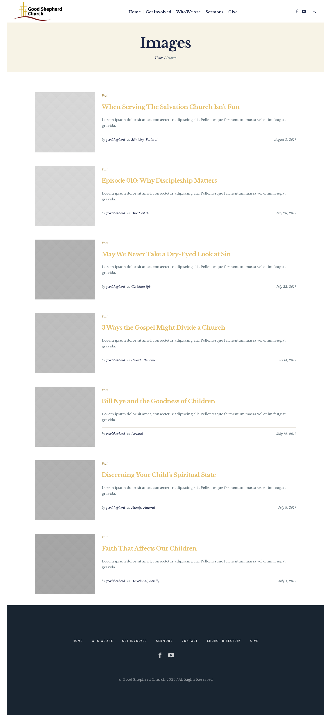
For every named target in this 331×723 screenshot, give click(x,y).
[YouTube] (304, 11)
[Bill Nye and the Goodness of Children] (65, 417)
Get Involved (134, 641)
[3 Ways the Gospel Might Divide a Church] (65, 343)
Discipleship (140, 213)
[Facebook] (297, 11)
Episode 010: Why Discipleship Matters (159, 180)
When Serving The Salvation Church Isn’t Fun (171, 107)
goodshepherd (115, 140)
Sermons (164, 641)
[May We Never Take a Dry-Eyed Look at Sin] (65, 270)
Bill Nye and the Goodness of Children (158, 401)
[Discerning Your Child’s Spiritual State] (65, 490)
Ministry (137, 140)
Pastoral (151, 140)
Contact (190, 641)
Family (136, 507)
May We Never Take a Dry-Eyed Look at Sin (166, 254)
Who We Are (102, 641)
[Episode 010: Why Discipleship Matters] (65, 196)
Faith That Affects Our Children (149, 548)
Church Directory (224, 641)
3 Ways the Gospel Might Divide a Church (163, 327)
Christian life (140, 287)
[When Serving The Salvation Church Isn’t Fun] (65, 122)
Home (159, 58)
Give (254, 641)
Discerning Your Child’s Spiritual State (159, 474)
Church (136, 360)
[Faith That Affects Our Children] (65, 564)
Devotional (139, 581)
